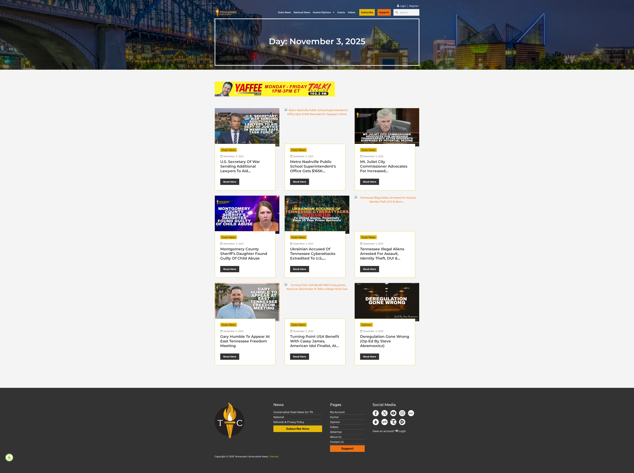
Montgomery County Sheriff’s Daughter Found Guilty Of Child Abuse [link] (243, 254)
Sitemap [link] (274, 456)
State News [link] (284, 12)
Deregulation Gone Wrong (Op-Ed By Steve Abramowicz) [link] (384, 341)
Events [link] (341, 12)
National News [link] (302, 12)
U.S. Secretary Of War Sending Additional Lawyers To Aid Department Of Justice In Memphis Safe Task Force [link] (243, 170)
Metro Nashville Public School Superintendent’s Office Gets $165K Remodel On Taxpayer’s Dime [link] (313, 170)
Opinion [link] (366, 325)
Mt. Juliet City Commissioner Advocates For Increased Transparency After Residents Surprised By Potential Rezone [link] (383, 173)
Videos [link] (351, 12)
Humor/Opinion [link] (322, 12)
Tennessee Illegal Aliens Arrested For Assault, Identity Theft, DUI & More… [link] (382, 256)
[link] (9, 457)
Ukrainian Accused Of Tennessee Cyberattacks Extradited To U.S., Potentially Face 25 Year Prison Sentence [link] (312, 258)
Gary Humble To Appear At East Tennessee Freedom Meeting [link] (245, 341)
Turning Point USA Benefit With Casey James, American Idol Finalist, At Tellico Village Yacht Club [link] (314, 343)
